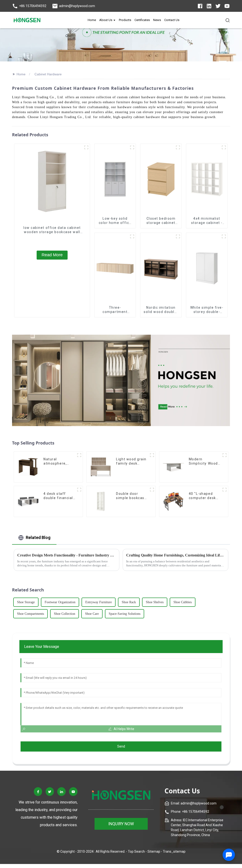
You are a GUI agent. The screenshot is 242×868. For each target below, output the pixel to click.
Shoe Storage (26, 602)
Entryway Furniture (98, 602)
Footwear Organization (60, 602)
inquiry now (121, 823)
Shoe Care (92, 614)
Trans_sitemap (174, 851)
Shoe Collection (64, 614)
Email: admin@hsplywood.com (193, 803)
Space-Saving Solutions (124, 614)
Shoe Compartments (30, 614)
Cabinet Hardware (48, 74)
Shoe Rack (129, 602)
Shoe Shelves (155, 602)
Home (21, 74)
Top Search (136, 851)
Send (121, 746)
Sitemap (153, 851)
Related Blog (38, 537)
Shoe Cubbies (182, 602)
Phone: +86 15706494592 (190, 811)
